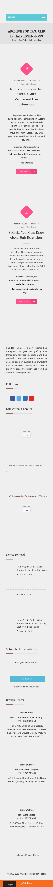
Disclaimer (19, 855)
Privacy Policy (32, 855)
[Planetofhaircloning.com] (26, 7)
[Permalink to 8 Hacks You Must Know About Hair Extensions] (26, 197)
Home (13, 40)
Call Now (27, 883)
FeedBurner (33, 687)
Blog (20, 40)
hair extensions (27, 163)
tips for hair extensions (25, 284)
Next (26, 435)
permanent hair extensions (29, 280)
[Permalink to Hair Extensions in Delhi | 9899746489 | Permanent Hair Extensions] (26, 57)
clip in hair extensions (33, 40)
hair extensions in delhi (27, 151)
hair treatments (31, 289)
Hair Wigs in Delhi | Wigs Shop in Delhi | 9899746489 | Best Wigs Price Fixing (31, 623)
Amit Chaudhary (28, 84)
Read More (23, 172)
